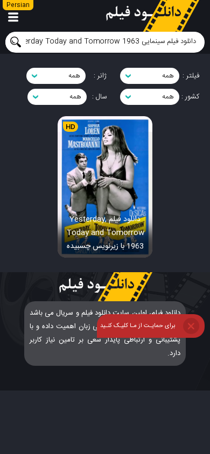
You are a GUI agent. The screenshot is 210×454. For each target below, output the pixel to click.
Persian (18, 5)
